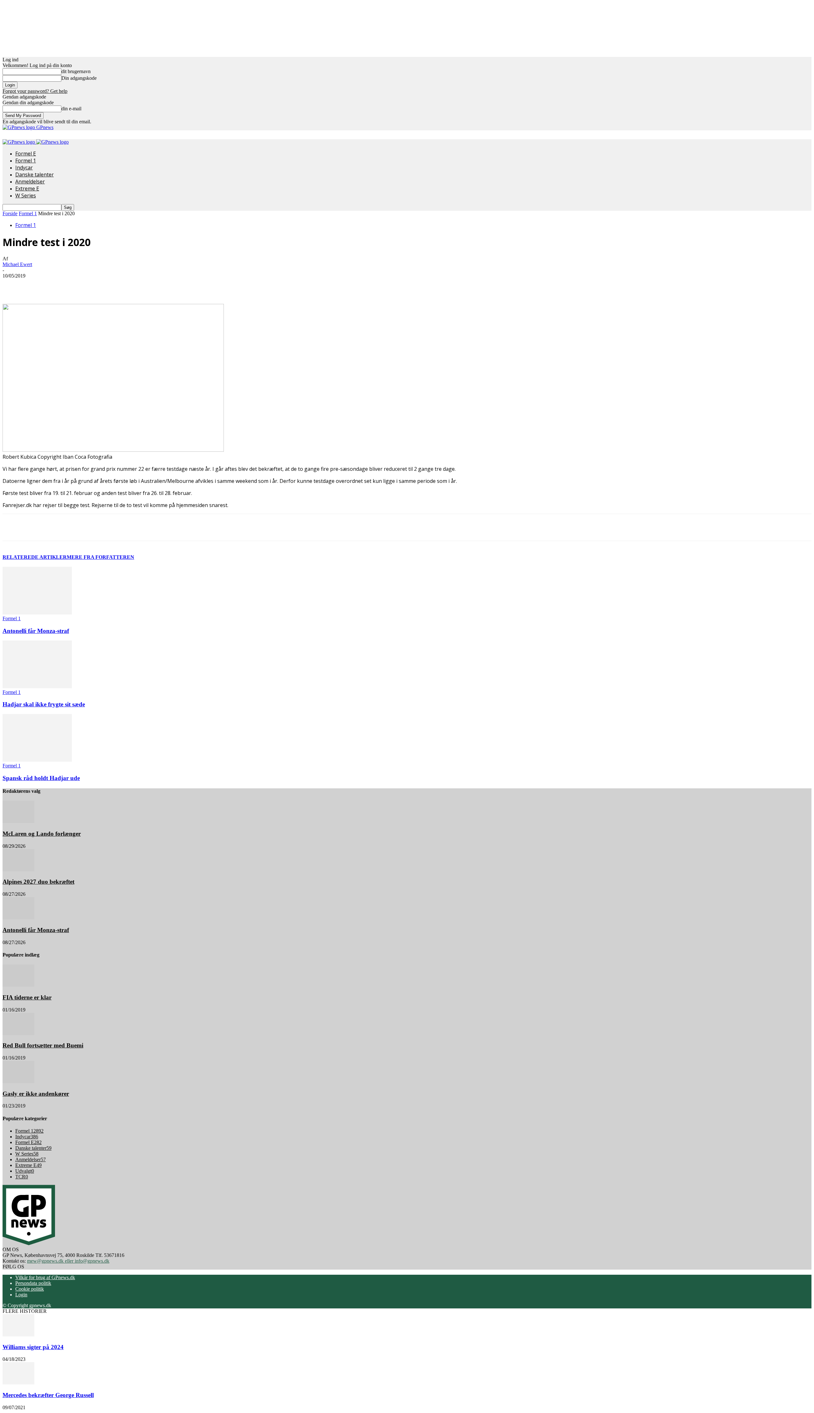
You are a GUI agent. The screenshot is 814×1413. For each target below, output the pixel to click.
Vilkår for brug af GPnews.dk (45, 1277)
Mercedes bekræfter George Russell (48, 1395)
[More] (147, 285)
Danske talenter (34, 174)
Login (21, 1294)
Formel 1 (25, 160)
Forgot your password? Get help (35, 91)
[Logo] (19, 142)
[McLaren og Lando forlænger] (18, 821)
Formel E (25, 153)
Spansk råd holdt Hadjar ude (41, 778)
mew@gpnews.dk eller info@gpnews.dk (68, 1261)
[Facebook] (55, 285)
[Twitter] (78, 285)
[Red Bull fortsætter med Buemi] (18, 1033)
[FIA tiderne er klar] (18, 985)
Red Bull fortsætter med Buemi (43, 1045)
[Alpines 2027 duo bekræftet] (18, 869)
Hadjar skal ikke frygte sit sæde (44, 704)
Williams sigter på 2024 (33, 1347)
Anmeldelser (30, 181)
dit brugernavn (76, 71)
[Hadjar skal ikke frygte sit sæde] (37, 686)
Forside (10, 213)
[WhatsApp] (124, 285)
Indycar (24, 167)
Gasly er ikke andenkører (36, 1093)
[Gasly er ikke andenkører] (18, 1081)
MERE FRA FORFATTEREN (100, 557)
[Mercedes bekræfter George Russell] (18, 1382)
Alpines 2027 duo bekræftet (38, 881)
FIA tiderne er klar (27, 997)
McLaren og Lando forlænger (42, 833)
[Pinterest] (101, 285)
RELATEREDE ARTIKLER (35, 557)
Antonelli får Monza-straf (36, 631)
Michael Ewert (17, 264)
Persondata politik (33, 1283)
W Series (25, 195)
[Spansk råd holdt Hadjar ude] (37, 760)
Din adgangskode (79, 78)
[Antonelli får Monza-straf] (37, 612)
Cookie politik (29, 1289)
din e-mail (71, 108)
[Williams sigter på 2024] (18, 1334)
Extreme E (27, 188)
